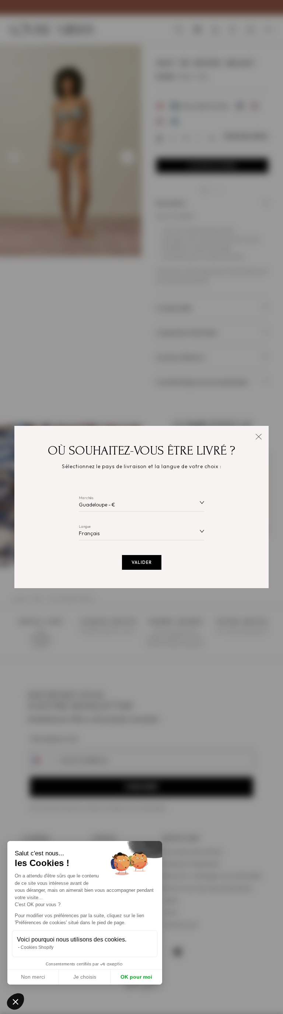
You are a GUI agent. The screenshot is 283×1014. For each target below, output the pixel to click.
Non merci (33, 977)
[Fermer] (258, 436)
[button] (15, 1001)
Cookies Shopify (37, 947)
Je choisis (84, 977)
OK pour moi (136, 977)
